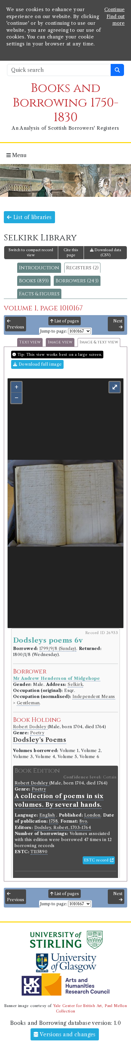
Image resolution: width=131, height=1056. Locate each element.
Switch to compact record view (31, 253)
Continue (114, 9)
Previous (15, 327)
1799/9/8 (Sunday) (57, 648)
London (92, 815)
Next (117, 321)
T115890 (39, 851)
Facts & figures (39, 293)
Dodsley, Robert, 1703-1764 (62, 827)
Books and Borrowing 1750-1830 (66, 103)
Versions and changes (67, 1034)
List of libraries (31, 217)
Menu (18, 155)
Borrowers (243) (77, 280)
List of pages (66, 321)
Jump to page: (53, 331)
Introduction (39, 267)
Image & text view (98, 342)
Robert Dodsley (30, 726)
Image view (60, 342)
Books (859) (34, 280)
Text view (30, 342)
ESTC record (97, 860)
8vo (83, 821)
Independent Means (93, 696)
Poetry (37, 732)
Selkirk (75, 684)
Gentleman (28, 703)
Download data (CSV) (107, 253)
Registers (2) (82, 267)
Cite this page (71, 253)
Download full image (39, 364)
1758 (53, 821)
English (47, 815)
